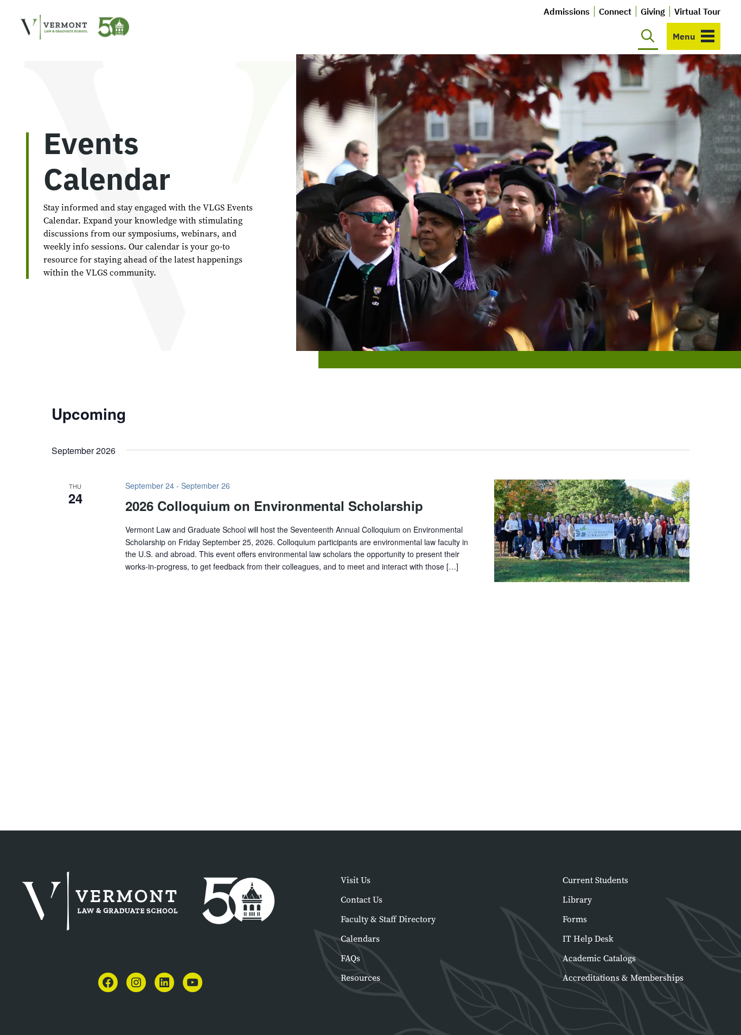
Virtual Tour (697, 11)
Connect (615, 11)
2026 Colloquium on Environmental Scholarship (274, 505)
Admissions (567, 11)
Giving (653, 11)
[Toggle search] (648, 36)
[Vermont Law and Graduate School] (75, 27)
